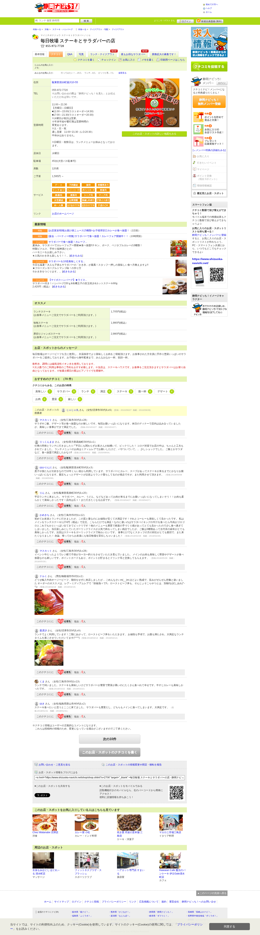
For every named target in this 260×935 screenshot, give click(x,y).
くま (42, 681)
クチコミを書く (86, 59)
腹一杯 (144, 391)
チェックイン (108, 59)
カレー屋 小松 (82, 832)
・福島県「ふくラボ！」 (81, 916)
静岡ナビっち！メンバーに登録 (209, 235)
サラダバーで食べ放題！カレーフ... (68, 241)
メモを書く (148, 59)
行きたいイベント (207, 162)
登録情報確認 (204, 185)
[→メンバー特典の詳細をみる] (209, 150)
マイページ (203, 169)
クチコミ (56, 54)
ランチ (87, 391)
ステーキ (124, 391)
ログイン (185, 20)
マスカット (46, 420)
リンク (132, 901)
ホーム (209, 12)
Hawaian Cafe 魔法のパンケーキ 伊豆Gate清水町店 (172, 873)
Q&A (69, 54)
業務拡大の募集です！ (164, 54)
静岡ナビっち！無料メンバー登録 (209, 101)
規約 (163, 901)
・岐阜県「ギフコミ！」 (158, 916)
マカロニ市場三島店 (170, 832)
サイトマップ (61, 901)
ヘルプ (209, 8)
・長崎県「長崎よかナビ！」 (199, 912)
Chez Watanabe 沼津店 (45, 832)
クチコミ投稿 (91, 901)
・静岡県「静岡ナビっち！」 (160, 912)
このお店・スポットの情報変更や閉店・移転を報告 (134, 764)
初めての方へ (212, 4)
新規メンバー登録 (209, 20)
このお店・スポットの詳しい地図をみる (154, 133)
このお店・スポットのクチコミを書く (109, 752)
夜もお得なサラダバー (133, 54)
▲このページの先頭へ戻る (211, 893)
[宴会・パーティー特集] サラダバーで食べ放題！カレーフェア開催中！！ (88, 236)
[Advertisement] (140, 8)
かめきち (44, 515)
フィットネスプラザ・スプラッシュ (88, 872)
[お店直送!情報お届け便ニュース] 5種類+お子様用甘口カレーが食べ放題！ (89, 230)
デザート (164, 391)
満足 (105, 391)
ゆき (42, 703)
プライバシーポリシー (114, 901)
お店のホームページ (63, 213)
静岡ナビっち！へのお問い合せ (199, 901)
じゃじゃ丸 (72, 410)
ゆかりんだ (46, 467)
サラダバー (66, 391)
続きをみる (76, 255)
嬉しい (74, 399)
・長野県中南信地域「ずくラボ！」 (202, 916)
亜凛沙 (43, 630)
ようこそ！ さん (164, 20)
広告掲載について (149, 901)
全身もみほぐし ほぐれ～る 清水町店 (46, 872)
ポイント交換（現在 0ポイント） (208, 177)
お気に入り (129, 59)
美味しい (42, 391)
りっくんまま (47, 441)
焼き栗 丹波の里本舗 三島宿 (130, 834)
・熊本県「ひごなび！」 (120, 912)
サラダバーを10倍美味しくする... (67, 261)
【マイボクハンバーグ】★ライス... (68, 279)
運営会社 (174, 901)
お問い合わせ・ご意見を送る (54, 764)
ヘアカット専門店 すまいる (130, 872)
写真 (81, 54)
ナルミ (43, 576)
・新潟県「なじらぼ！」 (120, 916)
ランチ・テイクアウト (102, 54)
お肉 (40, 399)
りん (42, 492)
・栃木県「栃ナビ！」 (80, 912)
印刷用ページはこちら (172, 59)
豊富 (57, 399)
